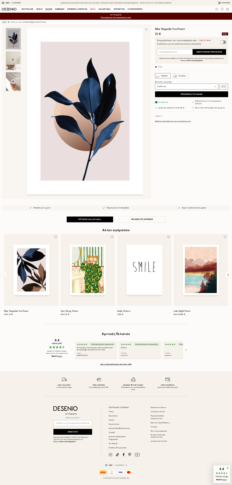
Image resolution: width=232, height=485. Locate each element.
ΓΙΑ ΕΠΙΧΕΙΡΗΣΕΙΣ (135, 9)
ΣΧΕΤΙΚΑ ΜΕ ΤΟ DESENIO (119, 407)
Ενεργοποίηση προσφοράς (209, 52)
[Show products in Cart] (227, 9)
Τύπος (111, 412)
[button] (223, 86)
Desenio (123, 478)
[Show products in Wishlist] (222, 9)
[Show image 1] (13, 38)
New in (39, 9)
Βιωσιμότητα (114, 424)
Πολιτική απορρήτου (159, 431)
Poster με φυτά (16, 22)
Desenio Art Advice (158, 407)
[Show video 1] (13, 81)
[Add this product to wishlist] (146, 29)
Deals (93, 9)
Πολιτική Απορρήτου (195, 61)
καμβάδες (59, 9)
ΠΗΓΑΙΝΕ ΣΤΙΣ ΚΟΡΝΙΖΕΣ (142, 219)
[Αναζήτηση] (216, 9)
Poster (48, 9)
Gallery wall (104, 9)
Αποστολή (73, 432)
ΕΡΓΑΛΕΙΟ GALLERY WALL (89, 219)
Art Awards (113, 443)
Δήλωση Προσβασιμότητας (119, 428)
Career (111, 420)
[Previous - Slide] (4, 275)
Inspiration (119, 9)
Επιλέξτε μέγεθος (163, 82)
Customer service (158, 412)
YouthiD (112, 432)
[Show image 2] (13, 60)
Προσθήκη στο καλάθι (192, 94)
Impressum (113, 416)
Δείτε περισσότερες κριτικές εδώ (115, 364)
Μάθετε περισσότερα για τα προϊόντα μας (173, 121)
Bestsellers (27, 9)
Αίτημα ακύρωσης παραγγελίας (158, 436)
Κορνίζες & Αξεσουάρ (77, 9)
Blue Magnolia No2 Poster (36, 22)
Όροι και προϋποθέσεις (160, 423)
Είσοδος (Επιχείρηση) (118, 448)
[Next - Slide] (228, 275)
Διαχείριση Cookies (159, 441)
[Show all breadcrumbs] (4, 22)
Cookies (154, 427)
